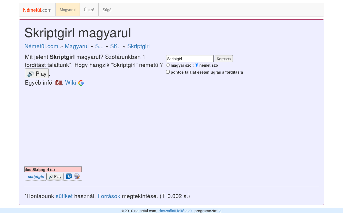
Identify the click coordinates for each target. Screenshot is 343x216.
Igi (220, 210)
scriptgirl (36, 176)
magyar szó (181, 65)
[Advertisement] (171, 126)
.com (37, 9)
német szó (208, 65)
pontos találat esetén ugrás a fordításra (206, 72)
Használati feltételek (175, 210)
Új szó (89, 9)
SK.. (115, 46)
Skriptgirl (138, 46)
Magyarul (68, 9)
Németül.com (41, 46)
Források (109, 196)
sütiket (64, 196)
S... (99, 46)
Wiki (70, 82)
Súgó (107, 9)
